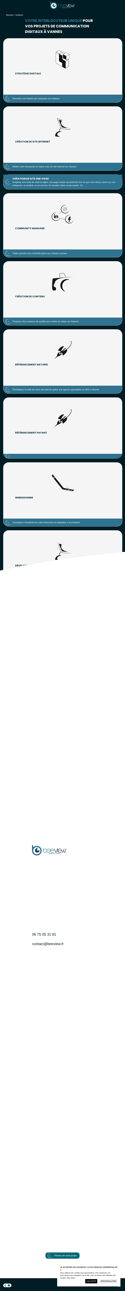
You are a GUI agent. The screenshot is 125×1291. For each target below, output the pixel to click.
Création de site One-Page (30, 178)
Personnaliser (108, 1281)
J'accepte (91, 1281)
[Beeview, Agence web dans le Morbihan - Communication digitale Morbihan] (62, 8)
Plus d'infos (71, 1278)
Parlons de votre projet (66, 1255)
